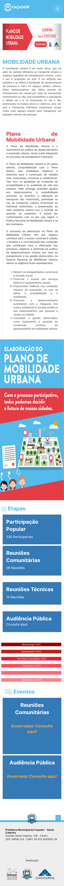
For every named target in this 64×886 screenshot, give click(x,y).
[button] (7, 37)
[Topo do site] (58, 817)
